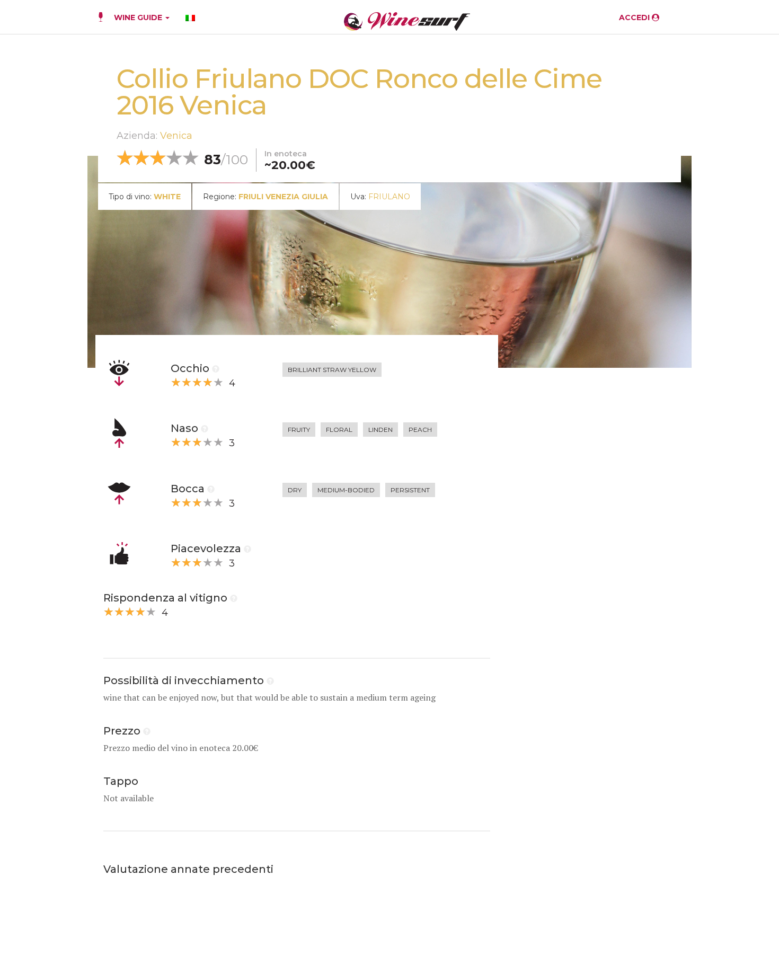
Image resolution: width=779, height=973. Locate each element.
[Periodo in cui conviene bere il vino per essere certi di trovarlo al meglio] (270, 680)
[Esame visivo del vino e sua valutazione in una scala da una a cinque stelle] (215, 368)
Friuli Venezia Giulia (283, 196)
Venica (176, 135)
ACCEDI (635, 17)
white (167, 196)
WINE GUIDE (139, 17)
